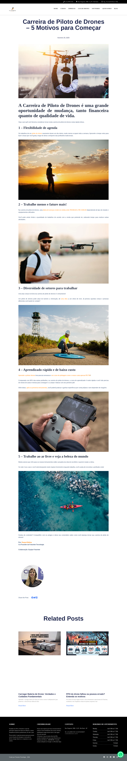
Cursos (63, 8)
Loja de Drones (83, 8)
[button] (32, 598)
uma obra (64, 299)
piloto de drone (37, 133)
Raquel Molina (27, 542)
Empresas (71, 8)
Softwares (96, 8)
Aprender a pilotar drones (26, 375)
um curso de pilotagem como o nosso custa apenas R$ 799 (71, 375)
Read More (22, 705)
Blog (116, 8)
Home (56, 8)
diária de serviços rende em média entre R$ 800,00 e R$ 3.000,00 (65, 210)
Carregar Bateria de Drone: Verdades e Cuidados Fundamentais (37, 695)
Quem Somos (107, 8)
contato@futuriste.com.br (71, 733)
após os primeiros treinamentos (36, 387)
